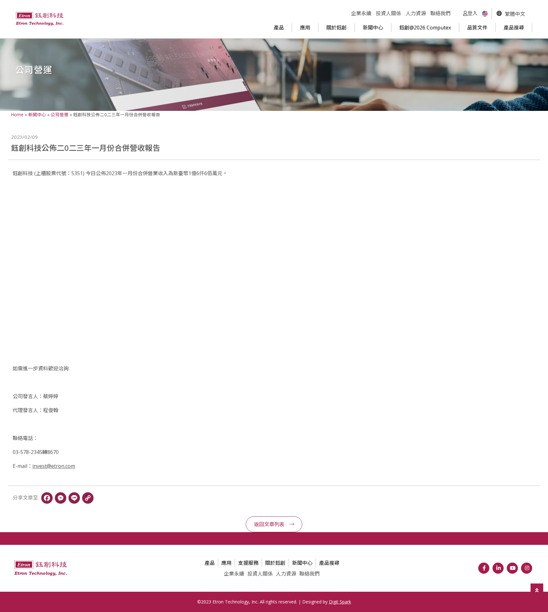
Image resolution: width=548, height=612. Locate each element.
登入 (472, 13)
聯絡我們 (440, 13)
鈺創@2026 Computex (425, 27)
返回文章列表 (269, 524)
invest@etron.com (53, 465)
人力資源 (416, 13)
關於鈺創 (336, 27)
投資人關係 (388, 13)
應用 (305, 27)
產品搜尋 (514, 27)
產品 (279, 27)
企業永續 (361, 13)
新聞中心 (373, 27)
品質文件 (477, 27)
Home (17, 115)
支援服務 (248, 562)
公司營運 (59, 115)
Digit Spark (340, 602)
